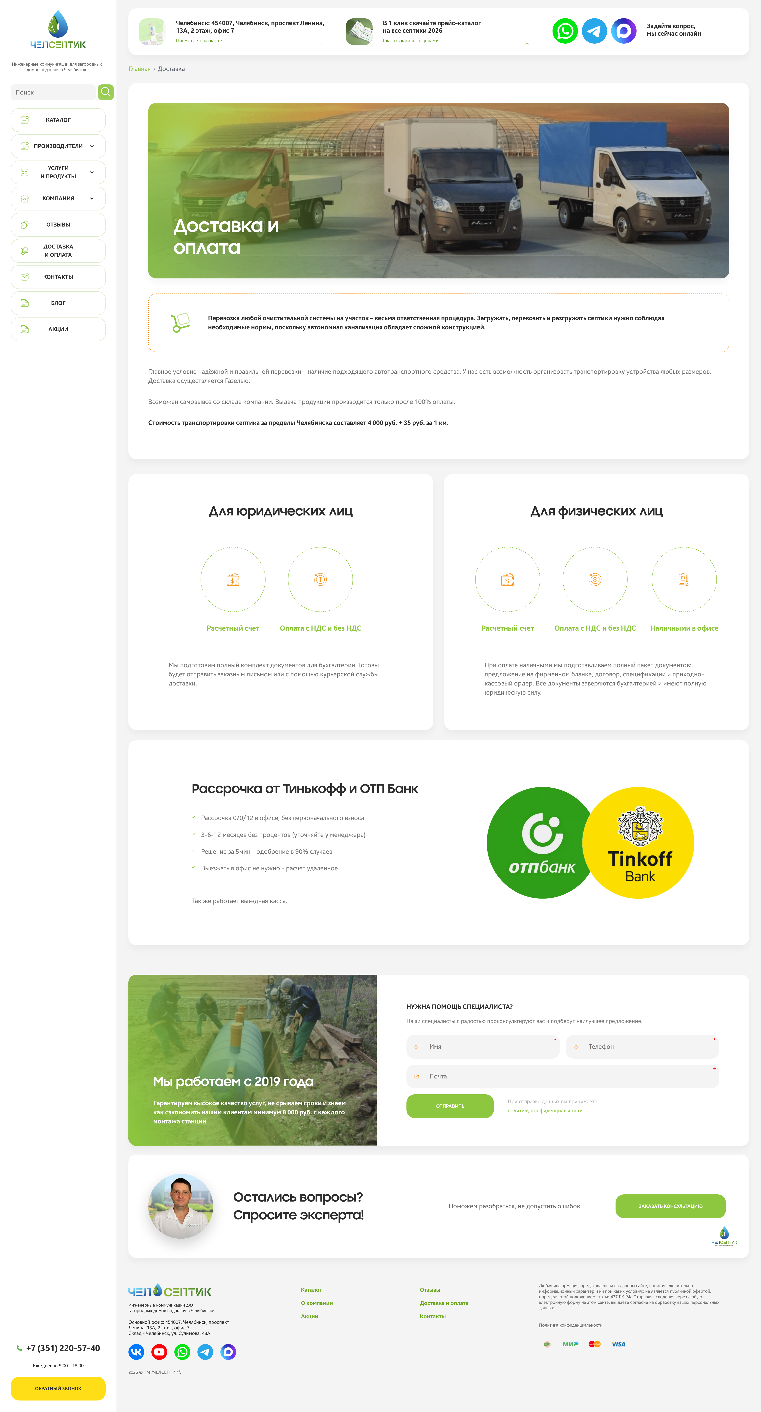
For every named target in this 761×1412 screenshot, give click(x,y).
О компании (317, 1303)
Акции (309, 1316)
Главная (139, 69)
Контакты (433, 1316)
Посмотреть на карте (199, 40)
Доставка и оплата (444, 1303)
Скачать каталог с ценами (411, 40)
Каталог (311, 1290)
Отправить (450, 1106)
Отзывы (430, 1290)
